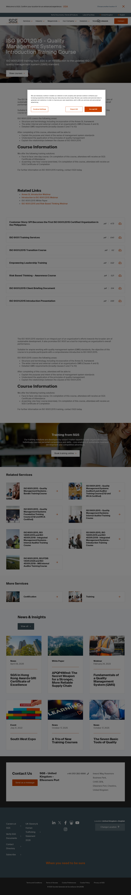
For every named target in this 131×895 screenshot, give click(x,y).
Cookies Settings (39, 109)
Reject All (74, 109)
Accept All (93, 109)
